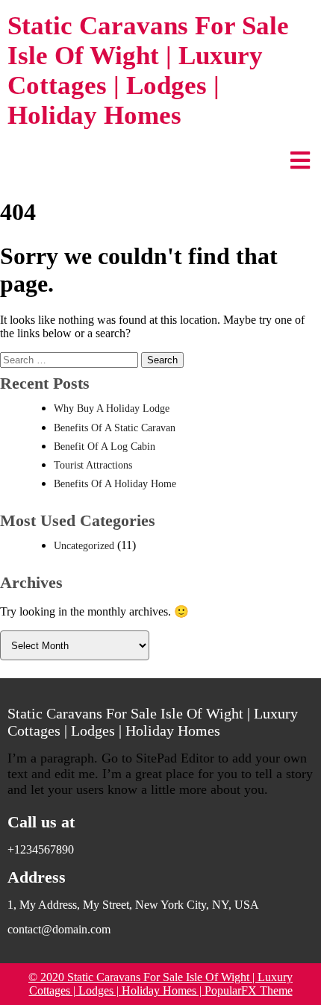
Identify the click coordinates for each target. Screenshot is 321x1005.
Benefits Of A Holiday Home (115, 483)
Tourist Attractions (93, 465)
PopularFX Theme (249, 990)
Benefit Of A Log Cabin (104, 446)
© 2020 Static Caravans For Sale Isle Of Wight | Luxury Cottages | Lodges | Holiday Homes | (160, 984)
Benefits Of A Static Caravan (114, 427)
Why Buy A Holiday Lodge (111, 408)
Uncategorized (84, 545)
